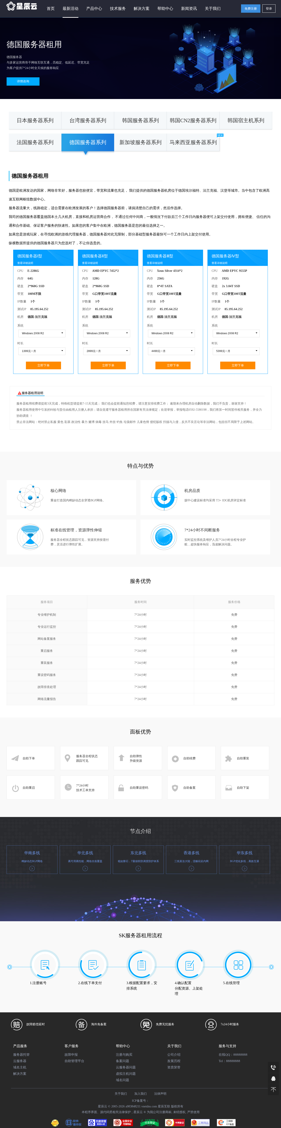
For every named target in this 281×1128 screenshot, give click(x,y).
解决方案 (19, 1073)
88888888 (240, 1054)
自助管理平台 (74, 1061)
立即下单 (43, 365)
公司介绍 (173, 1054)
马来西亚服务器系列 (193, 142)
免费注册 (251, 8)
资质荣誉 (173, 1067)
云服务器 (19, 1061)
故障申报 (71, 1054)
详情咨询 (23, 81)
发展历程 (173, 1061)
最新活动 (70, 8)
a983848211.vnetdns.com (141, 1106)
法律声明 (160, 1093)
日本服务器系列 (35, 120)
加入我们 (140, 1093)
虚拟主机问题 (126, 1073)
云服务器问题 (126, 1067)
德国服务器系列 (87, 142)
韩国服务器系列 (140, 120)
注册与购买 (124, 1054)
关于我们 (213, 8)
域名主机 (19, 1067)
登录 (269, 8)
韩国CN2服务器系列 (193, 120)
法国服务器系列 (35, 142)
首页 (51, 8)
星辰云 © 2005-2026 (112, 1106)
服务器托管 (21, 1054)
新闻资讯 (189, 8)
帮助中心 (165, 8)
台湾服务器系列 (87, 120)
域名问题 (122, 1080)
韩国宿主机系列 (245, 120)
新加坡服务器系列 (140, 142)
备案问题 (122, 1061)
